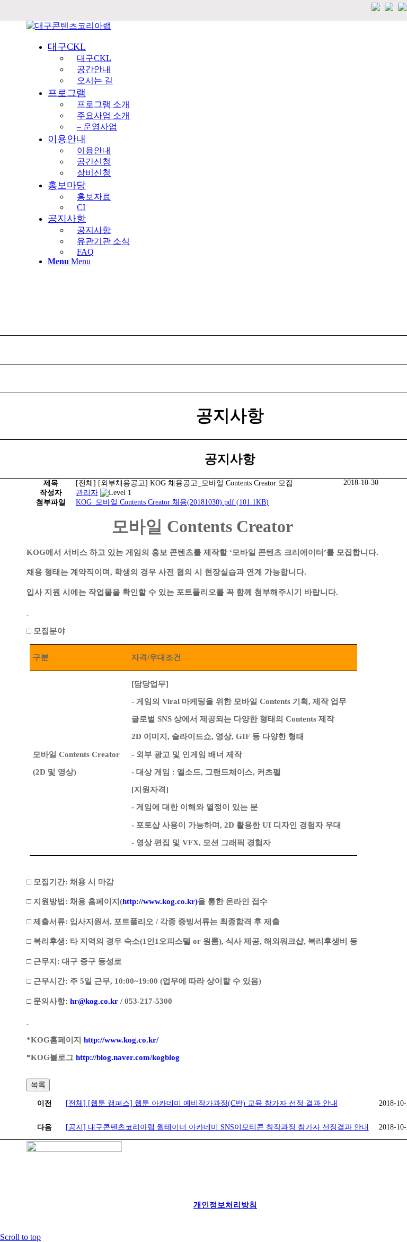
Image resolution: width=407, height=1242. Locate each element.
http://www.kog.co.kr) (160, 901)
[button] (87, 493)
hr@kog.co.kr (94, 1001)
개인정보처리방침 (225, 1205)
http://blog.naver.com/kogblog (128, 1057)
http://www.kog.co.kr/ (121, 1040)
